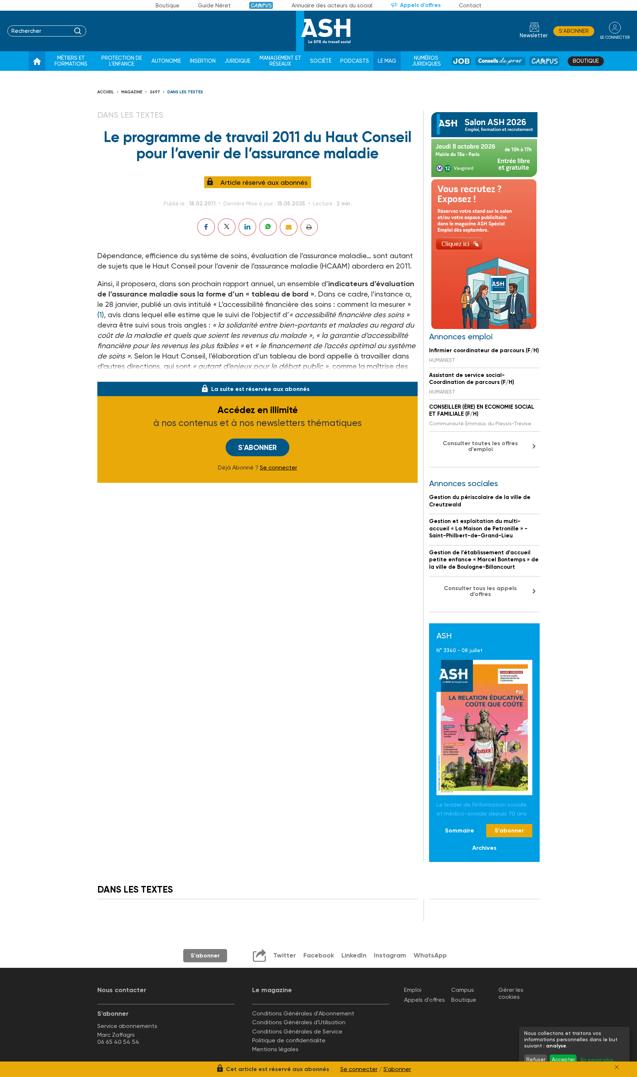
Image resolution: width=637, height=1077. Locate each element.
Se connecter (278, 467)
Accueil (105, 92)
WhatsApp (430, 955)
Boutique (168, 5)
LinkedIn (353, 955)
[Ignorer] (617, 1067)
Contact (470, 5)
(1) (100, 314)
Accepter (563, 1059)
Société (320, 61)
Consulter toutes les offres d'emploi (480, 446)
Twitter (284, 955)
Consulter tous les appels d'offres (480, 591)
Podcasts (354, 61)
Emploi (412, 989)
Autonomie (166, 61)
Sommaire (459, 830)
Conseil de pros (500, 61)
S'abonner (574, 31)
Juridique (237, 61)
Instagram (390, 955)
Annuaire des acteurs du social (332, 5)
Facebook (318, 955)
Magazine (131, 92)
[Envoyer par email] (288, 227)
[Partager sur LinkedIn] (247, 227)
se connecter (615, 37)
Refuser (535, 1059)
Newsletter (534, 35)
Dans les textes (185, 92)
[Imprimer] (309, 227)
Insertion (203, 61)
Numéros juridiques (426, 61)
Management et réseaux (280, 61)
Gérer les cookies (510, 993)
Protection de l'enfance (121, 61)
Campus (261, 5)
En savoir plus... (599, 1060)
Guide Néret (214, 5)
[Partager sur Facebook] (206, 227)
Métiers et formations (71, 61)
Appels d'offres (420, 5)
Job (461, 61)
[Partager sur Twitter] (227, 227)
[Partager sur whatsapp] (268, 227)
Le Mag (387, 61)
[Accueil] (37, 61)
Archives (484, 847)
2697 (155, 92)
